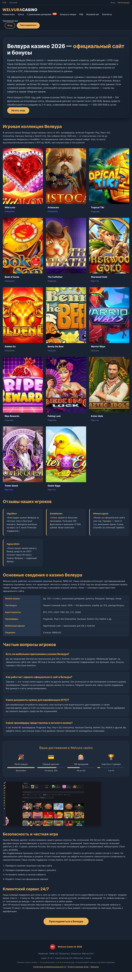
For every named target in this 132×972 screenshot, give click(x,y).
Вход (113, 2)
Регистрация (124, 2)
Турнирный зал (10, 20)
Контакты (107, 14)
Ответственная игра (78, 966)
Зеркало (94, 966)
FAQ (81, 14)
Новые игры (8, 14)
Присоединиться (28, 25)
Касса (21, 14)
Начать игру (18, 110)
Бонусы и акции (68, 14)
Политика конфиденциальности (49, 966)
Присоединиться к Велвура (66, 921)
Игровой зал (92, 14)
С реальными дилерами (41, 14)
